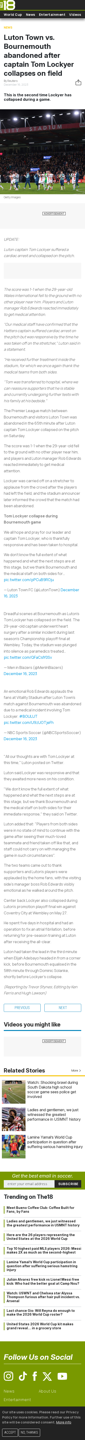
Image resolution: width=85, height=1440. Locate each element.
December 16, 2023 (20, 673)
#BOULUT (28, 716)
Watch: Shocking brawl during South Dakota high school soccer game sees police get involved (52, 1089)
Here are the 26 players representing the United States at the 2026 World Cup (41, 1237)
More (74, 1070)
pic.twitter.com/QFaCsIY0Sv (28, 657)
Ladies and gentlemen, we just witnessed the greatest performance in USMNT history (54, 1114)
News (30, 14)
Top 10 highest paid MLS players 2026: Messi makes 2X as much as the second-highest (44, 1250)
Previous (22, 1007)
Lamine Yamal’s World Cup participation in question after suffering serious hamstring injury (55, 1142)
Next (63, 1007)
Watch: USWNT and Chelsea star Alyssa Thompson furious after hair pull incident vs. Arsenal (43, 1297)
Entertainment (52, 14)
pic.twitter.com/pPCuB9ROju (29, 579)
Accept (10, 1433)
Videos (75, 14)
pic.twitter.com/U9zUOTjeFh (29, 722)
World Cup (13, 14)
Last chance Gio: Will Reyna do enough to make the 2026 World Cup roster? (41, 1312)
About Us (47, 1391)
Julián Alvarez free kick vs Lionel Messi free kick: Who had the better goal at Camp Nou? (43, 1281)
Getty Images (12, 197)
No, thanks (29, 1433)
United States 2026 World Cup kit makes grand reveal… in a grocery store (40, 1326)
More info (63, 1422)
